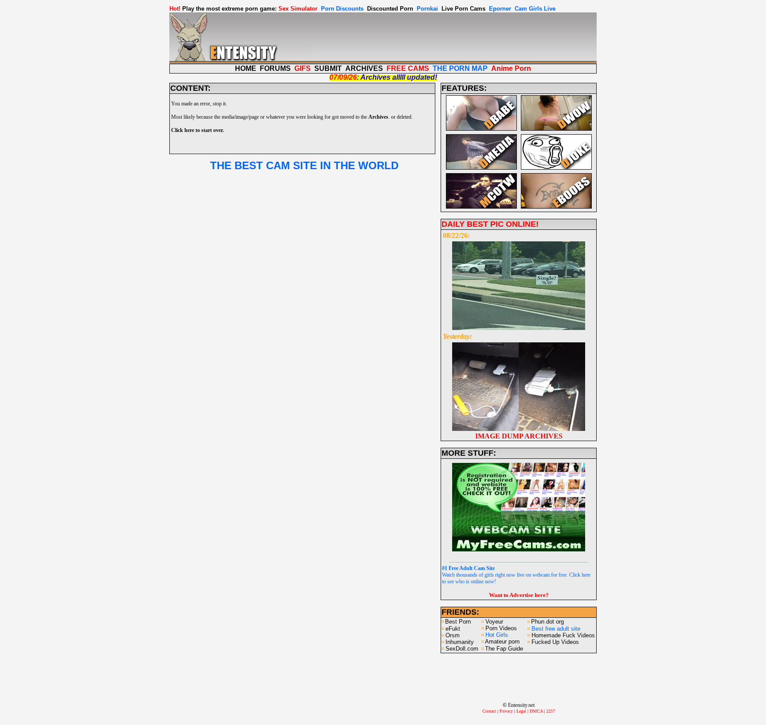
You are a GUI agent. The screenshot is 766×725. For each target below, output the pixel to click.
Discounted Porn (390, 8)
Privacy (506, 711)
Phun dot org (547, 621)
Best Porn (458, 621)
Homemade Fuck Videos (563, 635)
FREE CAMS (408, 68)
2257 (550, 711)
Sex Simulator (297, 8)
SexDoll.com (462, 648)
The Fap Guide (504, 648)
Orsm (453, 635)
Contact (489, 711)
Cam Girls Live (535, 8)
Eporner (500, 8)
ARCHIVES (364, 68)
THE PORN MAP (460, 68)
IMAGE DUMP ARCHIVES (519, 436)
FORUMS (275, 68)
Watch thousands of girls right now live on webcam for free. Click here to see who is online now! (516, 575)
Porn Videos (501, 628)
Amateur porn (502, 641)
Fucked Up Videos (555, 642)
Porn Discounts (342, 8)
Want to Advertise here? (519, 595)
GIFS (302, 68)
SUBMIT (328, 68)
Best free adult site (556, 628)
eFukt (453, 628)
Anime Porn (511, 68)
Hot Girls (496, 635)
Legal (521, 711)
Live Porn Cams (463, 8)
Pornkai (427, 8)
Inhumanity (460, 642)
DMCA (536, 711)
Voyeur (494, 621)
